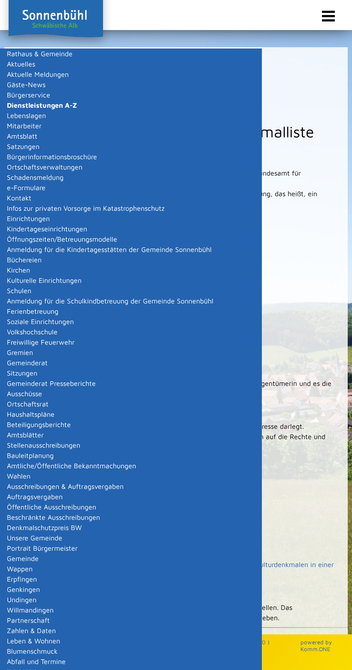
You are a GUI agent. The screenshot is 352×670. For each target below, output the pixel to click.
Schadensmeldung (35, 177)
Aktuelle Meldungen (38, 74)
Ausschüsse (24, 393)
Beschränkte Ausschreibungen (53, 517)
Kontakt (19, 198)
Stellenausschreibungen (43, 445)
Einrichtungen (28, 218)
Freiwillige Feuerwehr (41, 342)
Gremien (20, 352)
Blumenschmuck (32, 651)
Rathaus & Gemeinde (40, 54)
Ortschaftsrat (28, 404)
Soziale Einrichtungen (40, 321)
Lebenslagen (26, 115)
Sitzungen (22, 373)
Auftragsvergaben (35, 496)
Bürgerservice (28, 95)
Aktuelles (21, 64)
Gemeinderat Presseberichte (51, 383)
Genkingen (23, 589)
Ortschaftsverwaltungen (44, 167)
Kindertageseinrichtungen (47, 229)
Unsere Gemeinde (34, 538)
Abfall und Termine (36, 661)
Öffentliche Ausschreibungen (51, 507)
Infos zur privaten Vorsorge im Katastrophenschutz (85, 208)
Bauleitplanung (30, 455)
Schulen (19, 290)
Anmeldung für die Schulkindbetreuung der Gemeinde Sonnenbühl (110, 301)
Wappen (20, 569)
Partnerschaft (28, 620)
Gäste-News (26, 84)
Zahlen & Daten (31, 630)
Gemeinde (23, 558)
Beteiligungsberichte (39, 424)
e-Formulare (26, 187)
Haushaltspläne (31, 414)
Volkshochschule (32, 332)
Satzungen (23, 146)
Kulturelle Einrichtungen (44, 280)
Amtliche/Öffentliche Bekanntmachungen (71, 466)
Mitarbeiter (24, 126)
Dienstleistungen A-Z (42, 105)
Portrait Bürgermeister (42, 548)
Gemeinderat (27, 363)
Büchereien (24, 260)
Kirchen (18, 270)
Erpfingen (22, 579)
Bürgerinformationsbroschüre (52, 157)
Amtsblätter (25, 435)
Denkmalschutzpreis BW (44, 527)
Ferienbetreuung (32, 311)
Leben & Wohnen (33, 641)
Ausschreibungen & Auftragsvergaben (65, 486)
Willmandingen (30, 610)
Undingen (21, 599)
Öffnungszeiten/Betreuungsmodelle (62, 239)
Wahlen (18, 476)
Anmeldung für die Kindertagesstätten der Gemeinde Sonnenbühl (109, 249)
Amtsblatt (22, 136)
